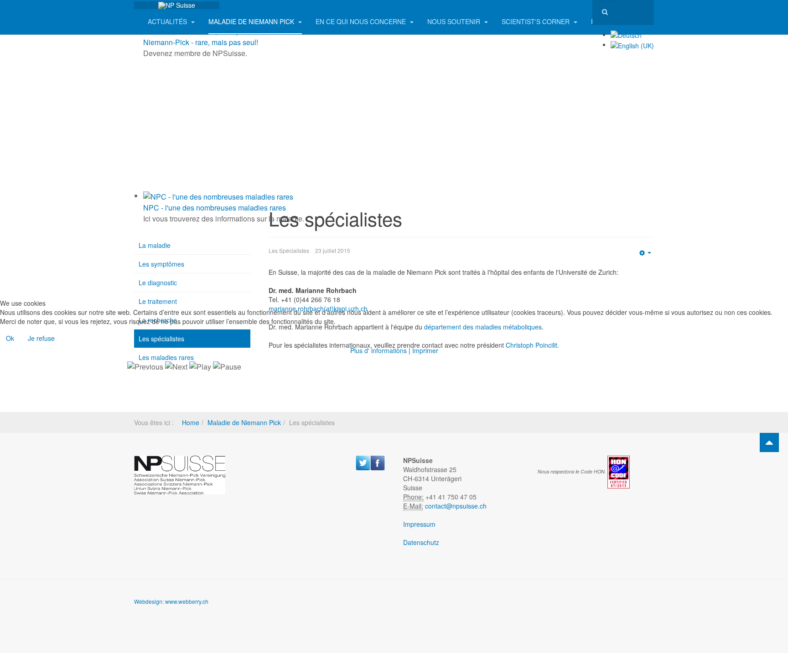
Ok (10, 338)
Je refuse (41, 338)
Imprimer (425, 350)
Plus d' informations (378, 350)
